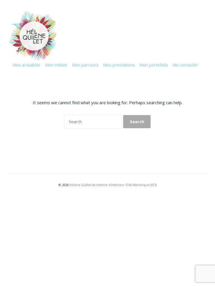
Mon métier (56, 65)
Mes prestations (119, 65)
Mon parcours (85, 65)
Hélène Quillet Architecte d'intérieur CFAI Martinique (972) (113, 185)
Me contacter (185, 65)
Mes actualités (27, 65)
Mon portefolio (153, 65)
